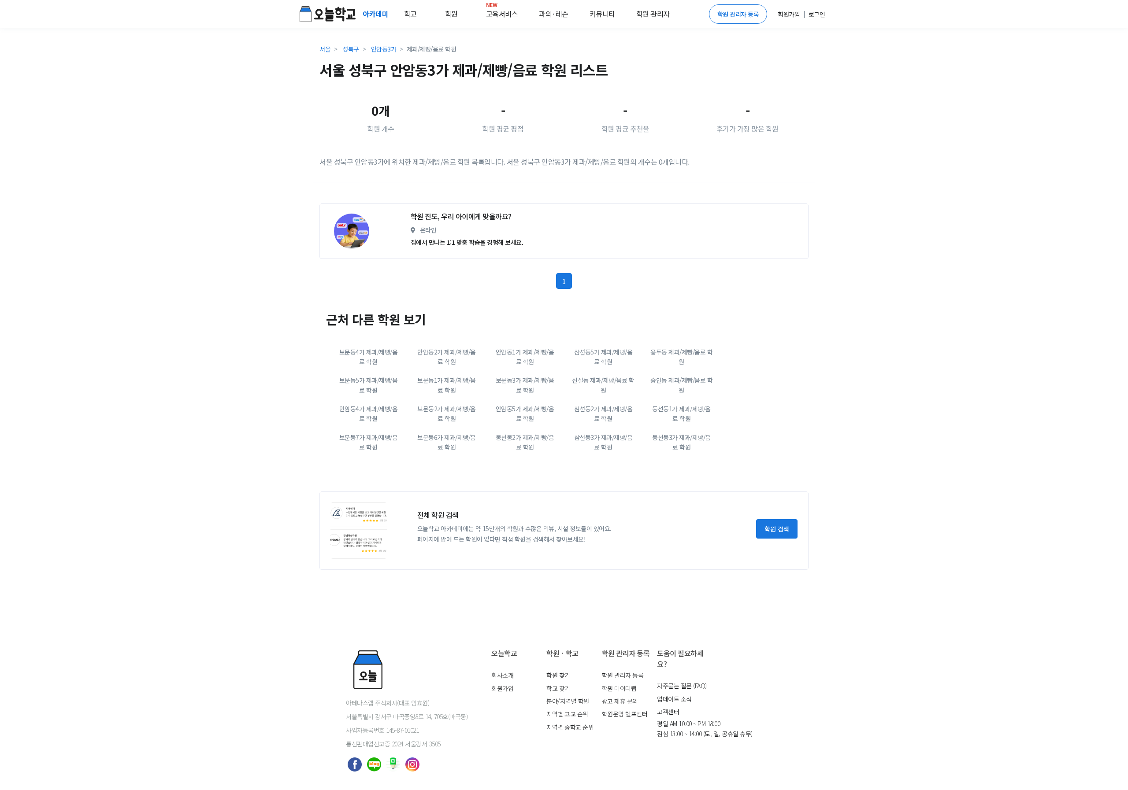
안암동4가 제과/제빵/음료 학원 (368, 413)
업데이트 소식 (674, 698)
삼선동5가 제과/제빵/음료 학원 (603, 356)
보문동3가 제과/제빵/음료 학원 (525, 385)
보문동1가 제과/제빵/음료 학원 (446, 385)
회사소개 (502, 675)
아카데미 (376, 13)
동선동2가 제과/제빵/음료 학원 (525, 442)
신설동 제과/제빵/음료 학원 (603, 385)
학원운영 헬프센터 (625, 713)
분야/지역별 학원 (567, 701)
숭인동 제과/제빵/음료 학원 (681, 385)
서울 (324, 48)
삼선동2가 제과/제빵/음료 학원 (603, 413)
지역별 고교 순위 (567, 713)
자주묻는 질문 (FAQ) (682, 685)
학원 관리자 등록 (738, 14)
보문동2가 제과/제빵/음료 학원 (446, 413)
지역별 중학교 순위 (570, 727)
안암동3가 (384, 48)
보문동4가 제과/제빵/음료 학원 (368, 356)
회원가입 (502, 688)
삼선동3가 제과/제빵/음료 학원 (603, 442)
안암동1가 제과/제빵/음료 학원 (525, 356)
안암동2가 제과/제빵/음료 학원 (446, 356)
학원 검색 (776, 528)
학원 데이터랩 (619, 688)
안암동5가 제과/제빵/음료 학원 (525, 413)
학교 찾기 (558, 688)
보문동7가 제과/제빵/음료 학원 (368, 442)
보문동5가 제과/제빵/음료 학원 (368, 385)
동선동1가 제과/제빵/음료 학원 (681, 413)
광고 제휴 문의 (620, 701)
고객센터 (668, 711)
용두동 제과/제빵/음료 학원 (681, 356)
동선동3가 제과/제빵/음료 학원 (681, 442)
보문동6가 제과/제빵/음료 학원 (446, 442)
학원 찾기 (558, 675)
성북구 (350, 48)
